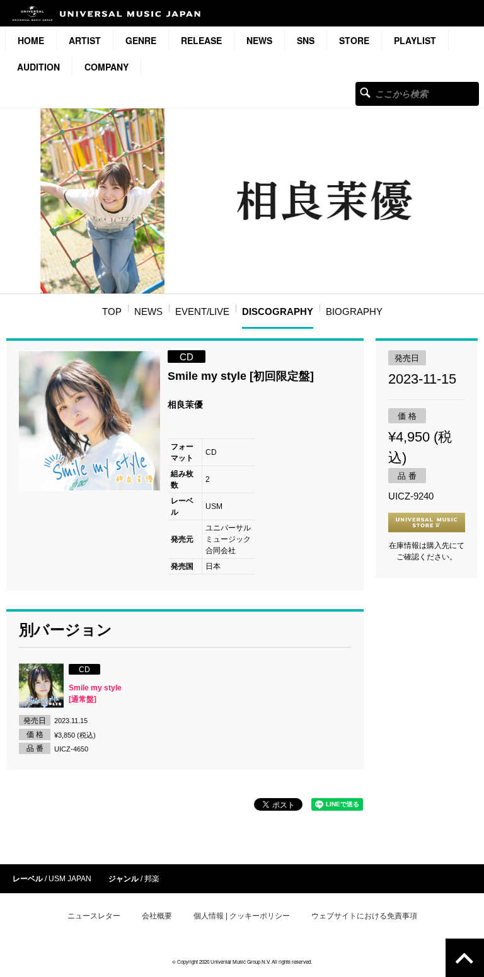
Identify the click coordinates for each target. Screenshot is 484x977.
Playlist (415, 40)
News (259, 40)
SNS (305, 40)
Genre (140, 40)
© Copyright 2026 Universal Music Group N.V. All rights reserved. (242, 961)
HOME (31, 40)
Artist (85, 40)
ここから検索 (365, 92)
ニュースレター (93, 916)
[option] (89, 420)
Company (106, 66)
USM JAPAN (70, 878)
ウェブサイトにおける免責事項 (364, 916)
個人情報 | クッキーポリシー (241, 916)
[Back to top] (465, 958)
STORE (354, 40)
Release (201, 40)
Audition (38, 66)
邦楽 (151, 878)
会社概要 (157, 916)
